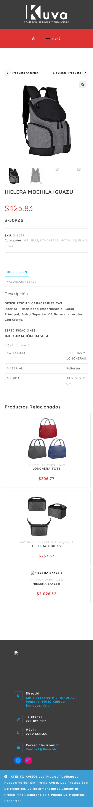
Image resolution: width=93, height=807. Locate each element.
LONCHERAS (49, 240)
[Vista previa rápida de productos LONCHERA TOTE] (85, 424)
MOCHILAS (68, 240)
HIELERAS (31, 240)
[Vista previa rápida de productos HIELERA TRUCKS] (85, 501)
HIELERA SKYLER (46, 584)
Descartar (12, 801)
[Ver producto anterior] (8, 73)
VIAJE (9, 245)
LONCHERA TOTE (46, 469)
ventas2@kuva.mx (41, 749)
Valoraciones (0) (21, 281)
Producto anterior (25, 72)
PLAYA (82, 240)
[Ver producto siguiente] (85, 73)
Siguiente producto (67, 72)
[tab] (46, 272)
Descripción (17, 272)
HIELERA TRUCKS (46, 546)
